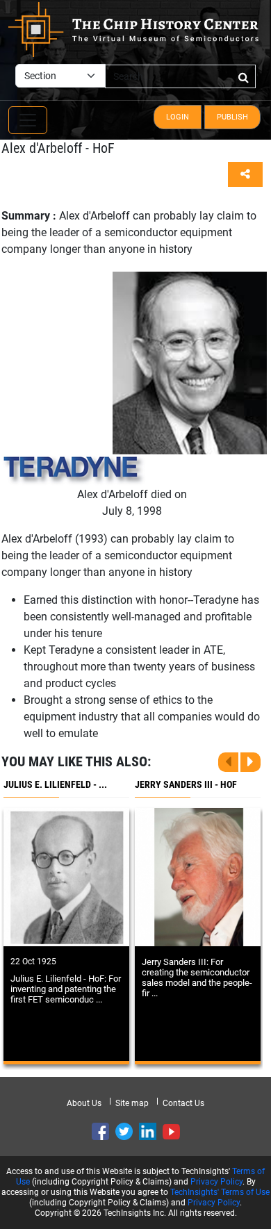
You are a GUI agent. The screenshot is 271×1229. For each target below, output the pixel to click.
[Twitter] (124, 1131)
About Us (84, 1103)
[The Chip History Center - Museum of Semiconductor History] (133, 28)
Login (177, 117)
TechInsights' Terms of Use (220, 1192)
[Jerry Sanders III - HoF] (198, 877)
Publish (232, 117)
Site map (132, 1103)
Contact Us (183, 1103)
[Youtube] (171, 1131)
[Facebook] (100, 1131)
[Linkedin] (147, 1131)
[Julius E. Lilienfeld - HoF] (66, 877)
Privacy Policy (216, 1182)
